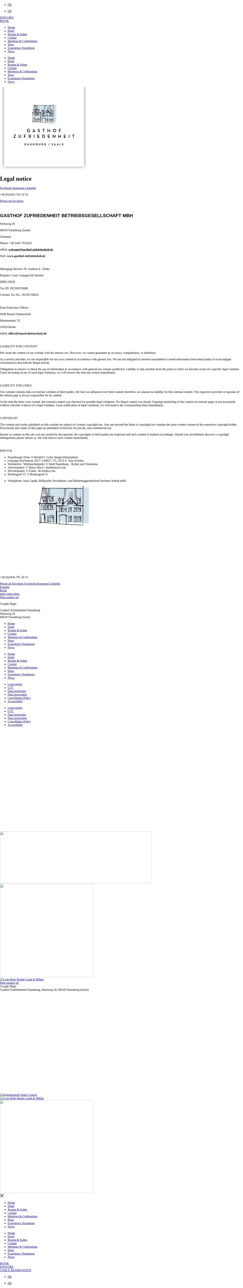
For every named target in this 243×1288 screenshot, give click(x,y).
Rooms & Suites (17, 34)
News (11, 51)
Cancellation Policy (19, 698)
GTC (11, 687)
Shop (11, 44)
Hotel (11, 30)
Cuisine (12, 37)
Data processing (17, 694)
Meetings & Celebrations (22, 41)
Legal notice (15, 684)
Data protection (17, 691)
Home (11, 27)
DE (10, 4)
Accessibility (15, 701)
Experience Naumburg (21, 48)
